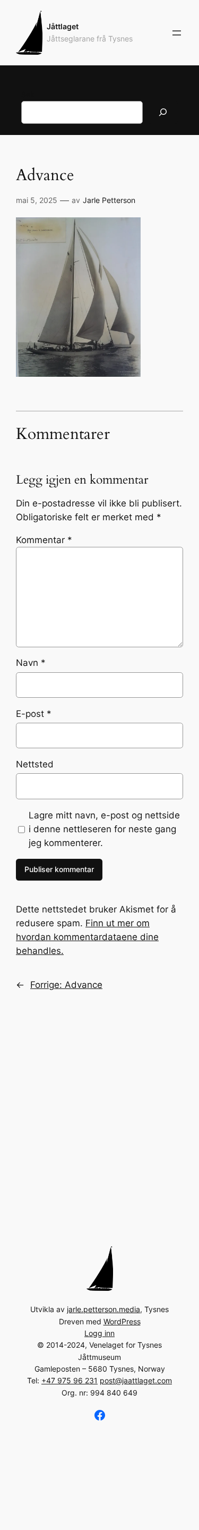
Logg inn (99, 1333)
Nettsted (35, 764)
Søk (27, 94)
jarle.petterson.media (103, 1309)
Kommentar (44, 540)
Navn (31, 662)
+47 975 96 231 (69, 1380)
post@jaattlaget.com (136, 1380)
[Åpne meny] (176, 33)
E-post (33, 713)
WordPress (122, 1321)
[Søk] (163, 112)
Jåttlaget (63, 26)
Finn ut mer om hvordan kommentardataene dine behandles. (87, 937)
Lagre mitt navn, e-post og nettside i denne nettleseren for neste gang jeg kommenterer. (104, 829)
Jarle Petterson (109, 200)
